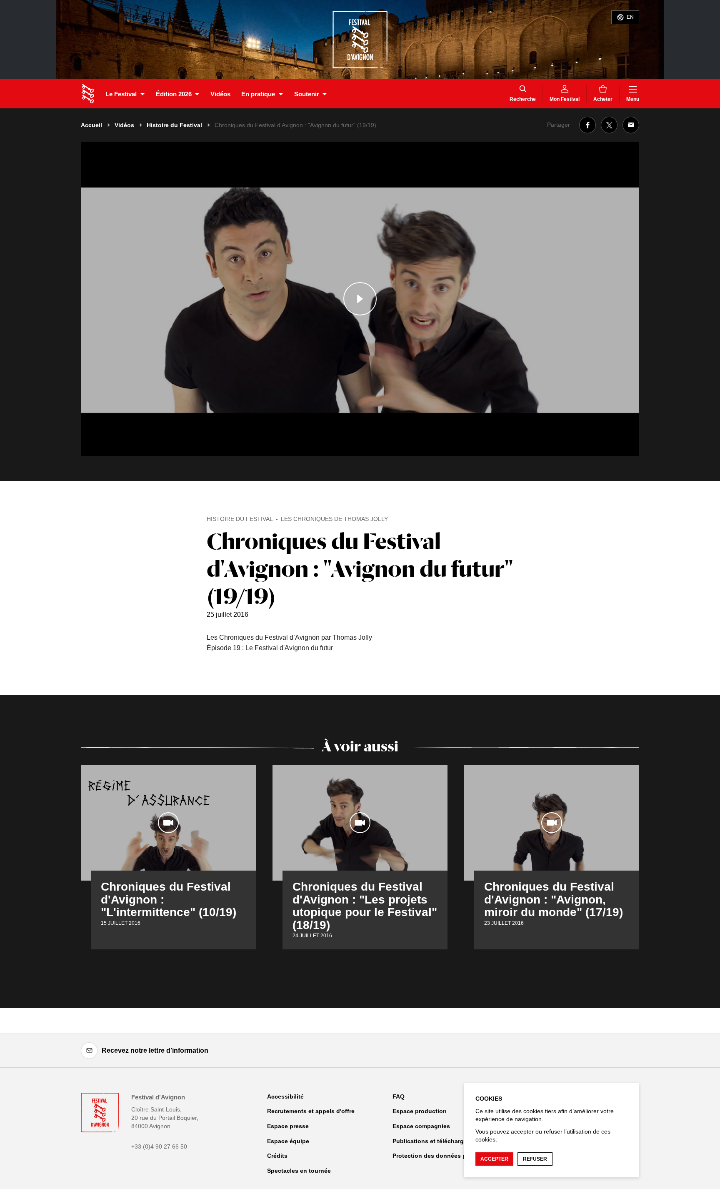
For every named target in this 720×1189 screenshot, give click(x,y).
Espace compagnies (421, 1126)
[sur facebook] (587, 125)
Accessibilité (285, 1096)
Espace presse (288, 1126)
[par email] (630, 125)
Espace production (419, 1111)
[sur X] (609, 125)
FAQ (398, 1096)
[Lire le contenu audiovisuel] (360, 299)
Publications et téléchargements (438, 1141)
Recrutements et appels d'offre (311, 1111)
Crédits (277, 1155)
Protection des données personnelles (446, 1155)
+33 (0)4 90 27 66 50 (159, 1146)
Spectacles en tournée (299, 1170)
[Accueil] (88, 94)
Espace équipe (288, 1141)
